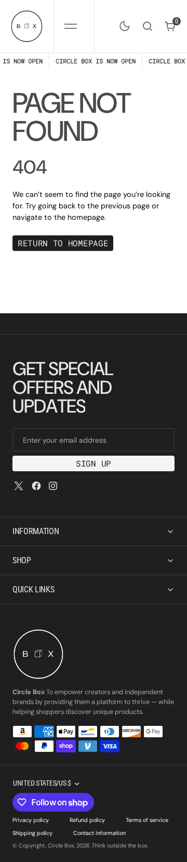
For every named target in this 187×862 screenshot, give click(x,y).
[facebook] (36, 486)
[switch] (122, 24)
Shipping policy (32, 833)
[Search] (147, 26)
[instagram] (53, 486)
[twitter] (18, 486)
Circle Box (61, 845)
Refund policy (87, 820)
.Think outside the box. (119, 845)
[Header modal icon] (70, 26)
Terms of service (147, 820)
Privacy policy (30, 820)
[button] (70, 26)
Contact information (99, 833)
